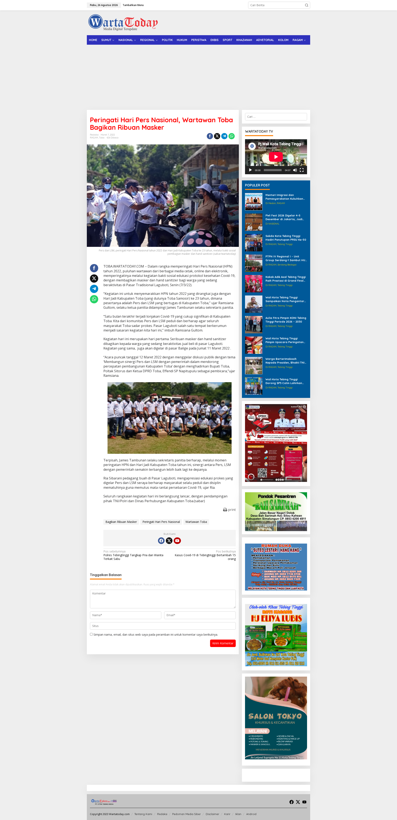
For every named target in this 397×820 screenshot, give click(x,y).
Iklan (238, 814)
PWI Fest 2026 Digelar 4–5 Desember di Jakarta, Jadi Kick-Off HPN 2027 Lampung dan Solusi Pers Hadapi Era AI (285, 217)
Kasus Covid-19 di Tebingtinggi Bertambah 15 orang (205, 555)
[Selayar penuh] (302, 170)
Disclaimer (212, 814)
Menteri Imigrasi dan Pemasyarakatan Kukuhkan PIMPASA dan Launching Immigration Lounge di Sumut (285, 196)
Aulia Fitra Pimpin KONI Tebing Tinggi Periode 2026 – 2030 (285, 319)
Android (251, 814)
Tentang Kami (143, 814)
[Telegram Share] (224, 136)
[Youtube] (177, 540)
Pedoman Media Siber (186, 814)
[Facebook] (161, 540)
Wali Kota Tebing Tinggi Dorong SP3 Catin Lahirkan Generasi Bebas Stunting (283, 381)
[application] (276, 156)
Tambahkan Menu (133, 5)
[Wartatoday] (123, 22)
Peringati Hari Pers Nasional (161, 522)
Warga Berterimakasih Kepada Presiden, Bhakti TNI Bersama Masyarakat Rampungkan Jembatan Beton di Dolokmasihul (285, 360)
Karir (227, 814)
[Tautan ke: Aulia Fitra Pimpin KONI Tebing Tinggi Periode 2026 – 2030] (253, 324)
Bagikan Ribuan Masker (121, 522)
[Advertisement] (198, 76)
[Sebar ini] (210, 136)
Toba (101, 137)
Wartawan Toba (196, 522)
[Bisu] (295, 170)
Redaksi (162, 814)
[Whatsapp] (231, 136)
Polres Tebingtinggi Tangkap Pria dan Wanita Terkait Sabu (133, 555)
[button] (306, 5)
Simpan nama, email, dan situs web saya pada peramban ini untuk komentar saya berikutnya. (155, 634)
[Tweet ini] (217, 136)
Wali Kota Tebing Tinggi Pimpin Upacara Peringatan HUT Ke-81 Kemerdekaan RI (284, 340)
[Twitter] (169, 540)
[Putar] (250, 170)
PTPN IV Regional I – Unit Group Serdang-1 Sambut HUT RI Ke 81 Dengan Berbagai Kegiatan (286, 258)
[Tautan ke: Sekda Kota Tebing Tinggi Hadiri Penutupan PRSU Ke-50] (253, 242)
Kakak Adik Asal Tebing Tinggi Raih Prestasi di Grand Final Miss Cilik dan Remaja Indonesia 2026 (285, 278)
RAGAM (94, 137)
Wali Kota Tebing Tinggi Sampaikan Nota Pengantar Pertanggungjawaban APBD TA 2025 (284, 299)
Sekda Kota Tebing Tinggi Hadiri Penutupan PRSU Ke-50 (285, 237)
